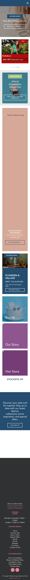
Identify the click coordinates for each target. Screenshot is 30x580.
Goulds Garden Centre (15, 506)
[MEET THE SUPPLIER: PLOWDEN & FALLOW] (15, 260)
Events (15, 541)
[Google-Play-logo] (15, 487)
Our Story (15, 545)
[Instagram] (17, 570)
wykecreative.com (15, 578)
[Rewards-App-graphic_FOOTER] (15, 478)
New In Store (15, 535)
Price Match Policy (15, 564)
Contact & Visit (15, 547)
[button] (2, 3)
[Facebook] (13, 570)
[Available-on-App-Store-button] (15, 497)
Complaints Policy (15, 562)
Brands (15, 539)
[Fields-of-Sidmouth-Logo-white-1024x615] (15, 3)
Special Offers (15, 537)
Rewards (15, 543)
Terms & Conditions (15, 558)
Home (15, 531)
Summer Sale (15, 533)
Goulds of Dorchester (15, 508)
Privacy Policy (15, 566)
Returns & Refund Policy (15, 560)
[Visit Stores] (15, 363)
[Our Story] (15, 336)
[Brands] (15, 309)
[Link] (15, 88)
